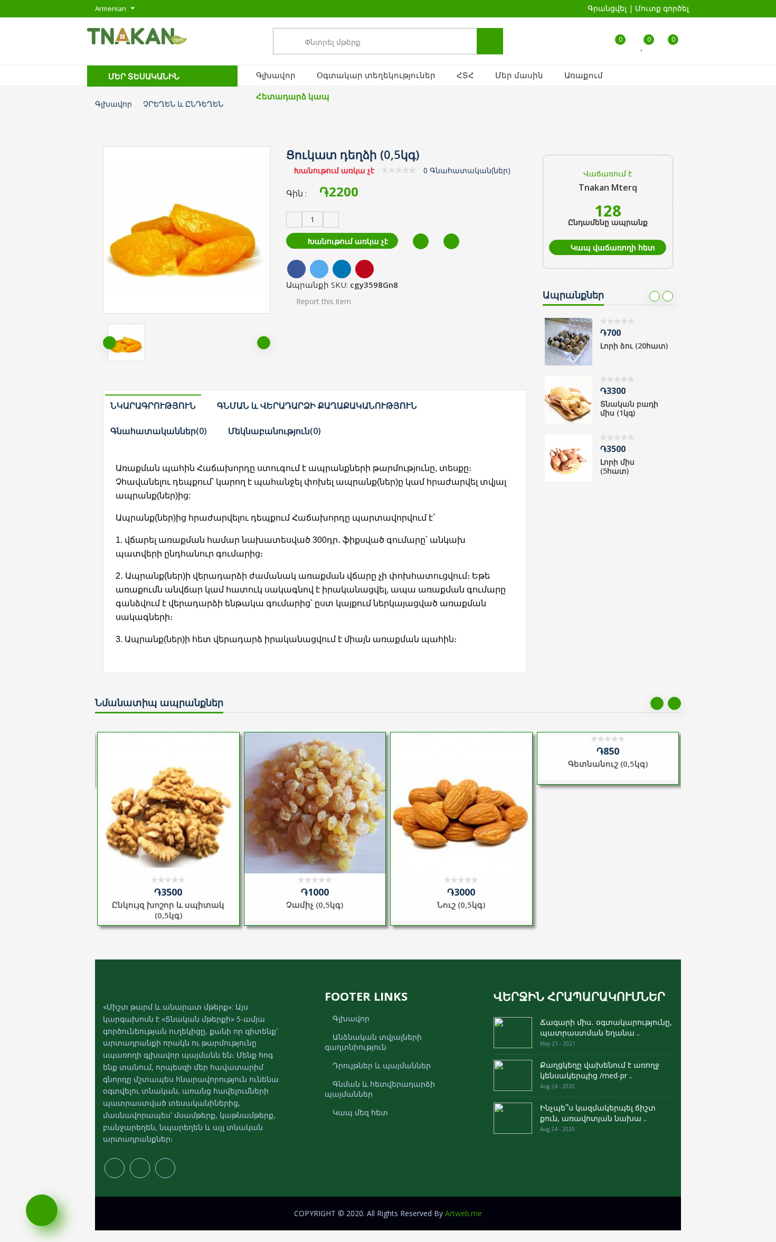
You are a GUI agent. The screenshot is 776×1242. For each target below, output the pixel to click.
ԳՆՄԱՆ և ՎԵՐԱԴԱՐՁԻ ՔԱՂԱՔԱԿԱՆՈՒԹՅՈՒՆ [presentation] (317, 405)
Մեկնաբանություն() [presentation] (274, 431)
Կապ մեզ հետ (360, 1112)
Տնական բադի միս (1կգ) (629, 408)
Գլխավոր (276, 75)
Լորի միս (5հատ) (617, 466)
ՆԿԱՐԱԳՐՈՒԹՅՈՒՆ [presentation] (153, 405)
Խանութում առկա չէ (347, 241)
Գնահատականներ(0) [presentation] (158, 431)
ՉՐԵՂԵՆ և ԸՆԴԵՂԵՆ (183, 104)
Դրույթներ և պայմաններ (382, 1065)
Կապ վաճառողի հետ (612, 247)
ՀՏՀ (465, 75)
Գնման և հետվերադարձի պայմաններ (380, 1089)
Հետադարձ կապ (292, 96)
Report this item (322, 301)
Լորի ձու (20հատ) (634, 346)
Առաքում (583, 75)
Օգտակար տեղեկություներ (376, 75)
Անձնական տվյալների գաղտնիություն (373, 1042)
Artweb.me (463, 1213)
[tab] (157, 405)
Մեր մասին (519, 75)
